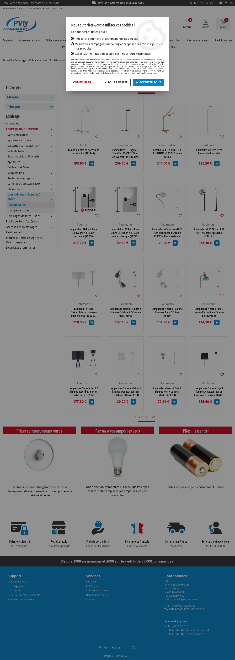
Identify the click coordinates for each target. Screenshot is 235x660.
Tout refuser (117, 82)
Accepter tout (150, 82)
